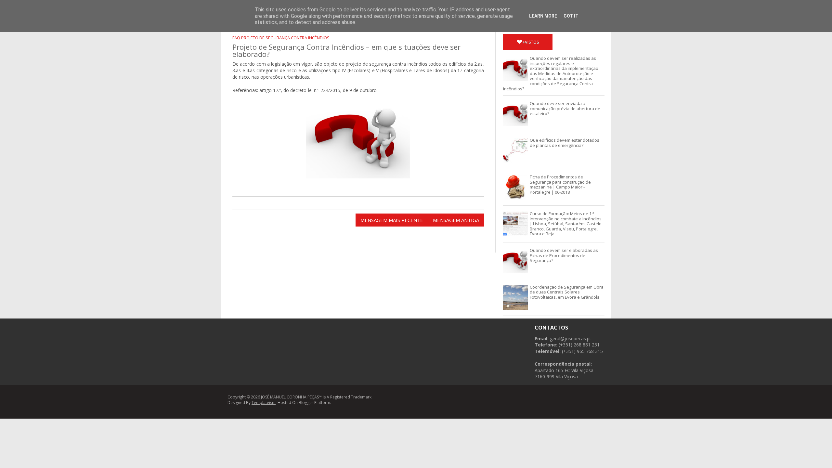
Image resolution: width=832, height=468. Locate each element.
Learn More (543, 16)
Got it (571, 16)
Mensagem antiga (456, 220)
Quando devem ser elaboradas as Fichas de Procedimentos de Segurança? (564, 255)
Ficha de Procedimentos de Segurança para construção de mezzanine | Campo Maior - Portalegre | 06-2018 (560, 184)
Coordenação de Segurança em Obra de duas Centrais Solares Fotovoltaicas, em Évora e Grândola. (567, 292)
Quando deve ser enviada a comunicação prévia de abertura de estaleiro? (565, 108)
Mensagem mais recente (391, 220)
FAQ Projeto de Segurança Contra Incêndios (281, 38)
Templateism (264, 402)
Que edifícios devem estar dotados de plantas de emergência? (564, 142)
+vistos (531, 42)
